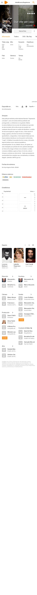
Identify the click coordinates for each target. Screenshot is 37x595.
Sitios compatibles (17, 106)
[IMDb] (11, 178)
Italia (3, 58)
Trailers (16, 36)
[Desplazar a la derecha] (29, 245)
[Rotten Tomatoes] (27, 178)
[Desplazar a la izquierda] (25, 245)
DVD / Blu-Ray (27, 36)
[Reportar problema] (22, 107)
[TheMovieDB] (17, 178)
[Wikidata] (5, 181)
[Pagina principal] (6, 3)
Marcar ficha (22, 31)
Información (6, 36)
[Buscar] (33, 2)
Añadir (17, 167)
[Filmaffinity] (5, 178)
